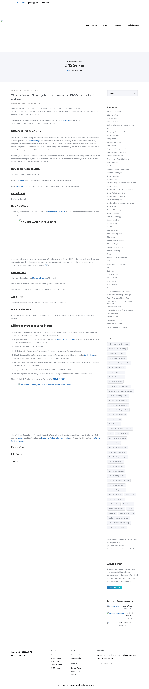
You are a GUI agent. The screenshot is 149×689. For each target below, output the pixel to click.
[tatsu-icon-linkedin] (19, 661)
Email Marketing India (115, 462)
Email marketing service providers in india (122, 190)
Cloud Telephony (113, 135)
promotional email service (116, 264)
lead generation (114, 504)
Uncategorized (112, 317)
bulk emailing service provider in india (120, 125)
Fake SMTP (55, 661)
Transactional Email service (117, 527)
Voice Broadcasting (114, 324)
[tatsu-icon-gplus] (12, 661)
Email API (54, 655)
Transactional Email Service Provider (120, 310)
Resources (116, 25)
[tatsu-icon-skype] (23, 661)
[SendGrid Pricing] (115, 613)
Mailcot (130, 509)
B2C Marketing (112, 118)
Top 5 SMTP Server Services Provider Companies (120, 302)
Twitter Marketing (114, 313)
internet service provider (56, 211)
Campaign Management (116, 132)
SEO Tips (110, 271)
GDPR (73, 674)
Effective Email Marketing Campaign (120, 429)
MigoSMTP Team (19, 103)
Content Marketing (114, 142)
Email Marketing (113, 186)
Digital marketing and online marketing (121, 149)
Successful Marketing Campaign (119, 295)
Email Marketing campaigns (117, 457)
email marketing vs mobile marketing (120, 203)
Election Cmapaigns (114, 173)
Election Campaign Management (119, 169)
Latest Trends (112, 223)
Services (104, 25)
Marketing (111, 237)
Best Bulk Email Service (116, 372)
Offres (109, 254)
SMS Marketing (112, 274)
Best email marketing (115, 382)
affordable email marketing (117, 349)
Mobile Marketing (113, 251)
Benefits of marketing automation (119, 363)
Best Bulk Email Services (116, 377)
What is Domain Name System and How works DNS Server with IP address (52, 97)
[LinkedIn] (106, 9)
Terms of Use (76, 655)
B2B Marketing (112, 115)
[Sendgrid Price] (113, 606)
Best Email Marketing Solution (118, 400)
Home (87, 25)
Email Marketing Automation (117, 447)
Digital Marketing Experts (116, 152)
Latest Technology (114, 217)
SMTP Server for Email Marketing (119, 523)
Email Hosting (112, 179)
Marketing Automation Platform (118, 518)
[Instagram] (106, 16)
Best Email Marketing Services (118, 396)
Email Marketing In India (116, 466)
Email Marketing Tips (114, 200)
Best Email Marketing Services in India (55, 438)
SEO (108, 268)
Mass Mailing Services (115, 244)
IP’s (85, 315)
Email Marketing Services (116, 476)
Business (110, 129)
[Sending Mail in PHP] (111, 625)
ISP (45, 211)
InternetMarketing (114, 210)
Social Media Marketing (115, 288)
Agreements (76, 658)
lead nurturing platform (116, 509)
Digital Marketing (113, 145)
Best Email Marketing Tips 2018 (118, 410)
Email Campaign (113, 176)
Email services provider (116, 499)
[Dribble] (106, 12)
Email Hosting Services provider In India (121, 183)
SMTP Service (112, 285)
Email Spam (111, 207)
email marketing (114, 443)
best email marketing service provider (120, 391)
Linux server (20, 180)
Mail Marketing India (114, 234)
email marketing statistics (116, 196)
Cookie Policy (76, 671)
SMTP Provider (112, 278)
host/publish (65, 120)
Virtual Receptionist (114, 320)
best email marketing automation (119, 386)
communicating (33, 140)
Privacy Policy (76, 668)
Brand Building (112, 122)
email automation (122, 433)
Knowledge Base (132, 25)
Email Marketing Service (116, 471)
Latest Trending (113, 220)
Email (110, 433)
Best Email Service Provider (117, 415)
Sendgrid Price (127, 606)
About (94, 25)
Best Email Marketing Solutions (118, 405)
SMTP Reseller (56, 665)
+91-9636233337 (107, 663)
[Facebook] (106, 2)
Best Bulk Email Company (116, 367)
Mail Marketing (112, 230)
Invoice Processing (114, 213)
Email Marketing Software (117, 193)
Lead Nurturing (112, 227)
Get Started (115, 587)
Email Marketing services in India (119, 480)
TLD (46, 265)
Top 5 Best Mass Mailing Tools (118, 298)
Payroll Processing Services (117, 257)
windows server (22, 186)
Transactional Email (30, 90)
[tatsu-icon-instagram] (16, 661)
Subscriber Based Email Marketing (119, 291)
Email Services (130, 495)
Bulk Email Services (115, 419)
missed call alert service (116, 247)
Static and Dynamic (39, 278)
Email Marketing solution (116, 485)
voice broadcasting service (117, 327)
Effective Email (112, 162)
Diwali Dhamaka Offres (115, 156)
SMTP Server (16, 90)
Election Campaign (114, 166)
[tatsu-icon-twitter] (26, 661)
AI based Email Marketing (116, 353)
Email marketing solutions (117, 490)
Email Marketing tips (115, 495)
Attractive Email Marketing (117, 358)
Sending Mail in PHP (125, 623)
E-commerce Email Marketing (118, 159)
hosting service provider (66, 339)
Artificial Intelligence (114, 112)
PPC (108, 261)
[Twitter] (106, 6)
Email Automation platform (117, 438)
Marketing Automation (115, 240)
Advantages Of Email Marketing (118, 344)
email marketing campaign (117, 452)
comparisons (112, 139)
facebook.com (89, 355)
